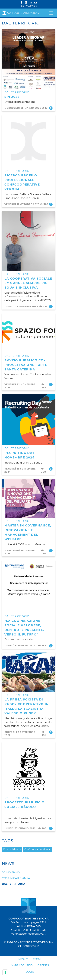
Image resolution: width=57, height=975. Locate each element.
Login (30, 971)
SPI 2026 (12, 97)
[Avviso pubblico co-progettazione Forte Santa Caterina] (28, 332)
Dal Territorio (16, 92)
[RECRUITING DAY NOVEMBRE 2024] (28, 419)
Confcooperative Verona (23, 13)
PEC (22, 6)
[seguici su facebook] (21, 2)
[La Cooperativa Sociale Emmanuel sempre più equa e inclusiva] (28, 240)
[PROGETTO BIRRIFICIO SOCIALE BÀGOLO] (28, 768)
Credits (43, 965)
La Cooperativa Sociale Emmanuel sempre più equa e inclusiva (28, 283)
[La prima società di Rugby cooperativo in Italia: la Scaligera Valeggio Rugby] (28, 672)
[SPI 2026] (28, 59)
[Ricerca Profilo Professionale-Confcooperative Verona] (28, 141)
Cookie (38, 959)
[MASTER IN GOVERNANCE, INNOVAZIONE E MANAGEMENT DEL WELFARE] (28, 498)
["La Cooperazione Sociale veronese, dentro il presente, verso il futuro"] (28, 586)
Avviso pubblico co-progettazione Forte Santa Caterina (25, 364)
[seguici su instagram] (26, 2)
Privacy (22, 959)
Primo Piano (11, 872)
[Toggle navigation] (51, 13)
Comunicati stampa (16, 878)
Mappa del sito (21, 965)
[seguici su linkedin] (31, 2)
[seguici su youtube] (35, 2)
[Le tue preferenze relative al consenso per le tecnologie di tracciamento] (5, 972)
